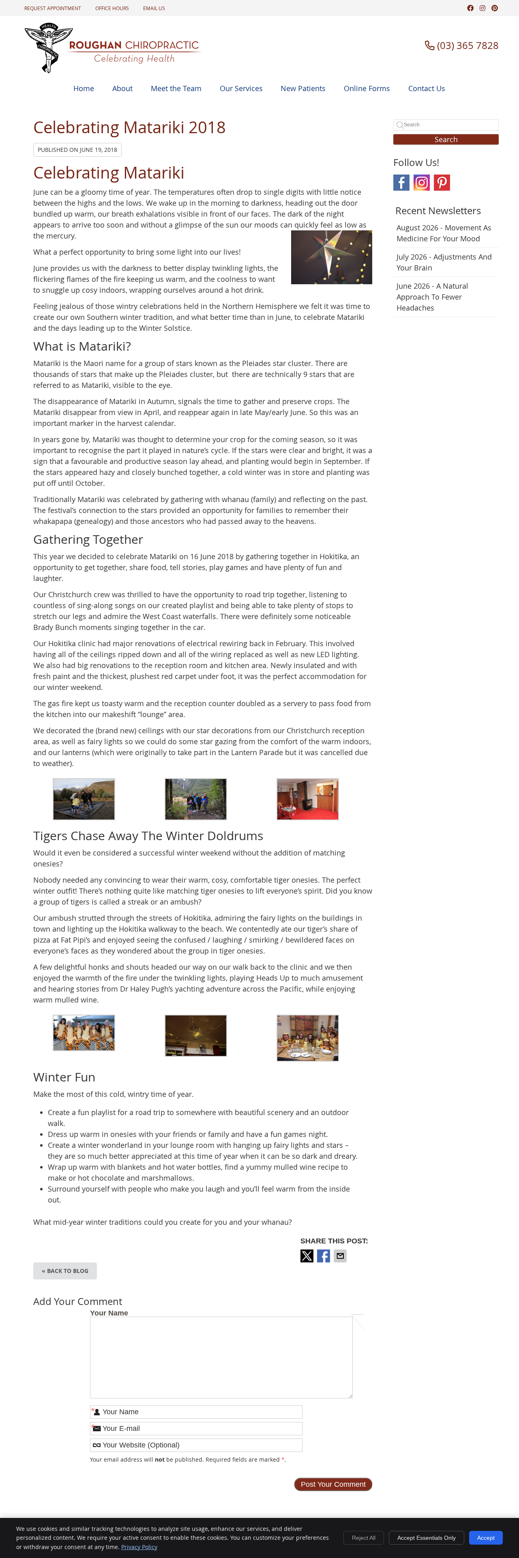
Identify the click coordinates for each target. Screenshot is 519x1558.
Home (83, 88)
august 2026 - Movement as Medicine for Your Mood (444, 233)
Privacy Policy (139, 1547)
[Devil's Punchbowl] (196, 818)
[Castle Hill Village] (84, 818)
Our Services (241, 88)
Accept (486, 1538)
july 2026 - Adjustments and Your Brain (444, 262)
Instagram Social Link (422, 183)
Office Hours (112, 8)
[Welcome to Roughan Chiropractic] (113, 71)
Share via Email (341, 1255)
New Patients (303, 88)
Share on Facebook (324, 1255)
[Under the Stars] (196, 1054)
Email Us (154, 8)
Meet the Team (176, 88)
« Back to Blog (65, 1271)
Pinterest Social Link (442, 183)
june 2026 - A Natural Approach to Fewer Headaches (432, 297)
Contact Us (426, 88)
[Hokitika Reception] (308, 818)
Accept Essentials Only (426, 1538)
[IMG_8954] (308, 1059)
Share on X (307, 1255)
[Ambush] (84, 1048)
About (122, 88)
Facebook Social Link (401, 183)
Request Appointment (52, 8)
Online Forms (367, 88)
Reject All (363, 1538)
